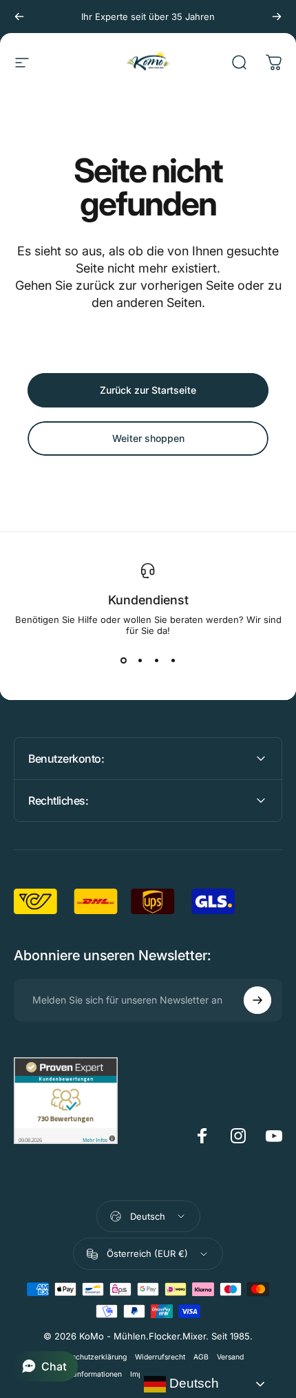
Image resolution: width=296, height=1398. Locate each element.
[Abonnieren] (257, 1000)
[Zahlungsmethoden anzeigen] (148, 1300)
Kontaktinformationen (86, 1374)
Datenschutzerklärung (89, 1357)
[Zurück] (19, 16)
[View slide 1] (123, 661)
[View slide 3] (156, 661)
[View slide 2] (139, 661)
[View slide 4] (173, 661)
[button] (44, 1366)
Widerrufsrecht (160, 1357)
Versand (230, 1357)
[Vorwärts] (277, 16)
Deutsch (192, 1383)
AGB (201, 1357)
